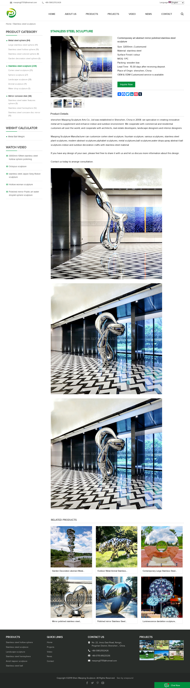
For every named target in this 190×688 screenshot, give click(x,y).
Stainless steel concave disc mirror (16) (24, 114)
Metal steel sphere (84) (19, 40)
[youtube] (102, 684)
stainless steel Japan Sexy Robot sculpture (24, 176)
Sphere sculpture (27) (18, 75)
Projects (113, 14)
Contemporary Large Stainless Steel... (160, 571)
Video (132, 14)
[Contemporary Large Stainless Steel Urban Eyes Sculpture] (162, 567)
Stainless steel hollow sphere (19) (23, 49)
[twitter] (92, 684)
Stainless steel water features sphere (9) (21, 102)
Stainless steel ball (14, 666)
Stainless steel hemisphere (18, 656)
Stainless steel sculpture (24, 24)
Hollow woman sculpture (21, 184)
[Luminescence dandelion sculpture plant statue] (162, 617)
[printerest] (97, 684)
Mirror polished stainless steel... (66, 621)
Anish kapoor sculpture (16, 661)
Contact (166, 14)
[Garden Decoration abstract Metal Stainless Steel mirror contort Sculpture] (71, 567)
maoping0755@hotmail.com (25, 2)
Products (92, 14)
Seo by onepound (125, 678)
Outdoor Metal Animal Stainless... (112, 571)
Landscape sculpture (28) (19, 79)
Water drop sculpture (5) (19, 88)
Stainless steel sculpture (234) (22, 66)
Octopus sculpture (17, 166)
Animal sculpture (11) (17, 84)
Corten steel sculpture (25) (20, 70)
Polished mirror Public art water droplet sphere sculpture (24, 193)
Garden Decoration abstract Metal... (68, 571)
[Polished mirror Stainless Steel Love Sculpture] (116, 617)
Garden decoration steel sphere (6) (24, 58)
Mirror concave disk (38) (20, 96)
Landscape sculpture (15, 652)
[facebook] (87, 684)
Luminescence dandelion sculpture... (159, 621)
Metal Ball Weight (16, 136)
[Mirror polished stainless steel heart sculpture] (71, 617)
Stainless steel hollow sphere (19, 642)
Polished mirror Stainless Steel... (112, 621)
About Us (70, 14)
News (148, 14)
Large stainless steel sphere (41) (23, 45)
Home (52, 14)
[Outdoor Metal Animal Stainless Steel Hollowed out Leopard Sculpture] (116, 567)
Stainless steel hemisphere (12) (22, 108)
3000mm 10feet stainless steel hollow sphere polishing (23, 157)
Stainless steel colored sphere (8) (23, 54)
